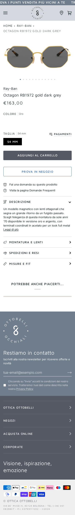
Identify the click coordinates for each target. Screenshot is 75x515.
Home (7, 25)
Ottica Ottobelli (22, 501)
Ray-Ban (24, 25)
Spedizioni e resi (24, 253)
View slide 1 (20, 79)
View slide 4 (29, 79)
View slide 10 (48, 79)
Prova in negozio (37, 171)
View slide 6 (35, 79)
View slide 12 (54, 79)
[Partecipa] (66, 372)
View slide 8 (42, 79)
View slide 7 (39, 79)
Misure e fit (20, 263)
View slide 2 (23, 79)
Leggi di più (11, 229)
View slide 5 (32, 79)
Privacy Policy (24, 388)
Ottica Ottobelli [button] (18, 407)
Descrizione (20, 201)
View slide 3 (26, 79)
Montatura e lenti (26, 242)
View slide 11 (51, 79)
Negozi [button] (9, 420)
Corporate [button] (13, 447)
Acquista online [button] (18, 433)
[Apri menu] (7, 13)
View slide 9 (45, 79)
